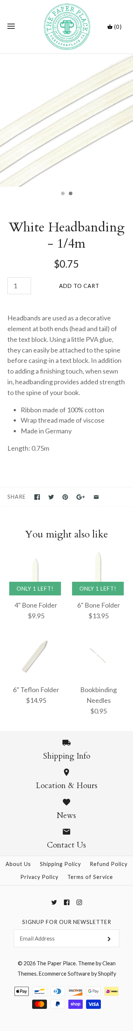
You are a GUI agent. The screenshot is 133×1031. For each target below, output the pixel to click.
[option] (66, 120)
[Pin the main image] (65, 497)
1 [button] (62, 194)
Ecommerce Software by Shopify (77, 973)
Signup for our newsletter (66, 922)
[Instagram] (79, 902)
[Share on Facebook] (37, 497)
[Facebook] (66, 902)
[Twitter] (54, 902)
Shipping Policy (60, 864)
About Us (18, 864)
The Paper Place (56, 963)
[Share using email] (96, 497)
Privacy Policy (39, 877)
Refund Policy (108, 864)
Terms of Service (90, 877)
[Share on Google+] (80, 497)
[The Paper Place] (67, 27)
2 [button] (70, 194)
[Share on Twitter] (51, 497)
